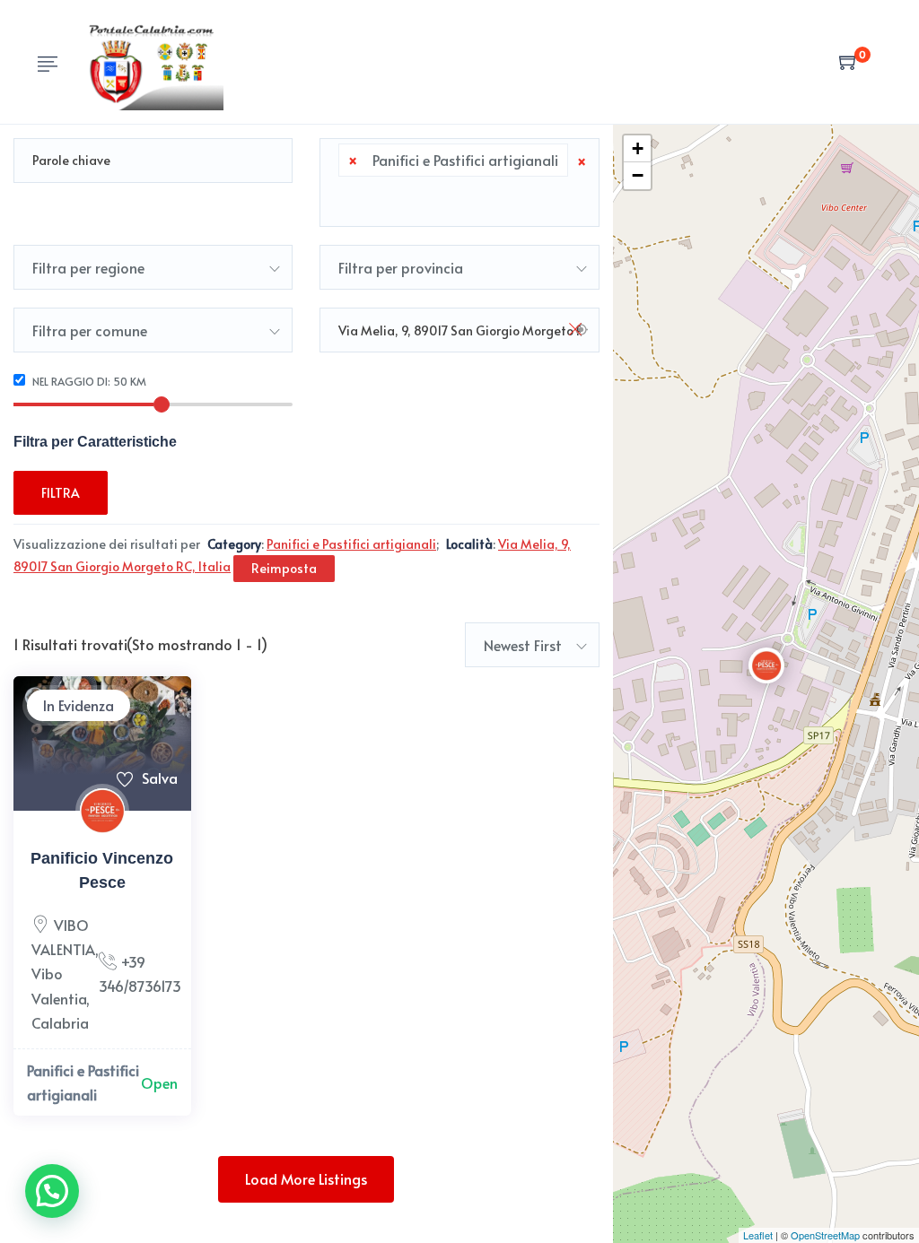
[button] (52, 1191)
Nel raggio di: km (88, 381)
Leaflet (758, 1235)
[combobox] (459, 182)
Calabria (60, 1022)
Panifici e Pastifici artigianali (83, 1082)
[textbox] (343, 198)
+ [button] (637, 148)
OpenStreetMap (825, 1235)
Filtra (60, 492)
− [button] (637, 175)
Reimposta (284, 568)
